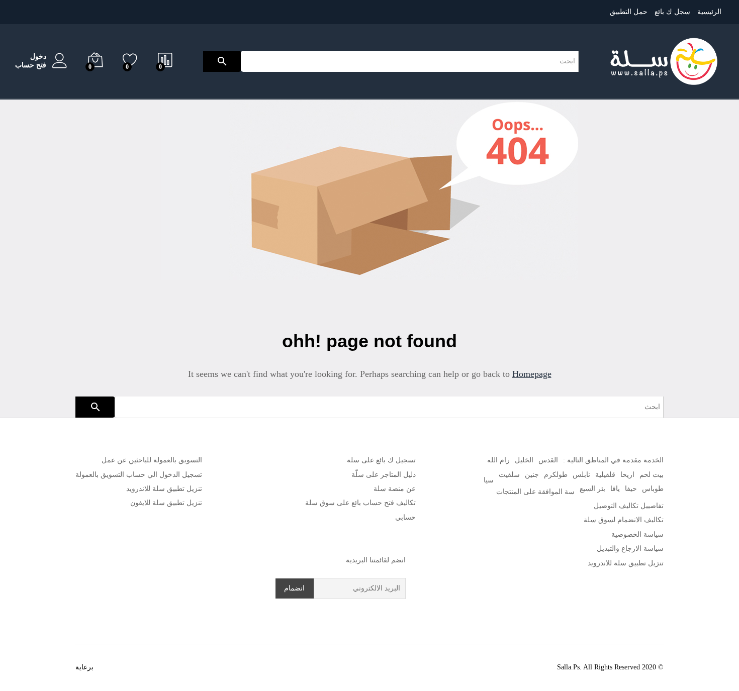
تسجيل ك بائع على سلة (381, 460)
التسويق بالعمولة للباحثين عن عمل (152, 460)
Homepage (531, 374)
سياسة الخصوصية (637, 534)
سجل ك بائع (672, 12)
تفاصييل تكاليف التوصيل (629, 506)
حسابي (405, 517)
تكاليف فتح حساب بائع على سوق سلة (360, 503)
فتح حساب (30, 65)
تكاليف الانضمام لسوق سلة (624, 520)
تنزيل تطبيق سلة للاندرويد (626, 563)
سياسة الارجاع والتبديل (630, 548)
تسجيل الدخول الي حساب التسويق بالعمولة (138, 474)
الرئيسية (709, 12)
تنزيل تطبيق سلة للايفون (166, 503)
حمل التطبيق (629, 12)
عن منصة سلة (395, 488)
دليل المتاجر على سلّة (383, 474)
